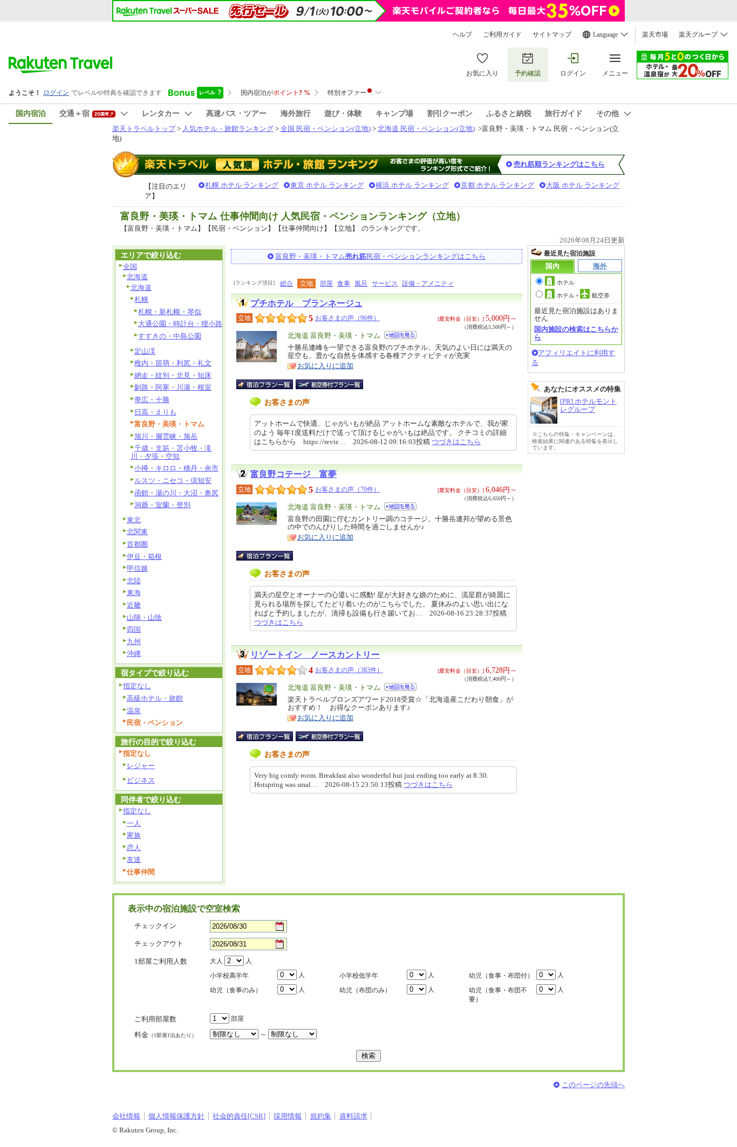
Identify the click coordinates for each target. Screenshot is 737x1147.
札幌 (141, 299)
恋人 (134, 848)
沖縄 (134, 653)
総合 (286, 283)
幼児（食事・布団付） (501, 975)
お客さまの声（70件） (347, 489)
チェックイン (155, 926)
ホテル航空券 (583, 295)
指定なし (137, 686)
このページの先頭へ (593, 1085)
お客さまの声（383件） (349, 670)
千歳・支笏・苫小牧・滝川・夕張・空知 (171, 452)
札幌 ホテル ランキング (241, 185)
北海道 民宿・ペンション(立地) (426, 129)
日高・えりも (155, 412)
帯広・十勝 (151, 400)
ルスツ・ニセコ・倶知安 (172, 480)
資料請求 (353, 1116)
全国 (130, 266)
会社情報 (126, 1116)
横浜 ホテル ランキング (412, 185)
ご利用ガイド (502, 34)
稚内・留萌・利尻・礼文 (172, 363)
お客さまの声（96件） (347, 318)
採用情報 (288, 1116)
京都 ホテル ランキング (497, 185)
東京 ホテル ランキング (327, 185)
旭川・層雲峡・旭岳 (165, 436)
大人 (216, 961)
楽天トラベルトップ (143, 129)
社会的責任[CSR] (239, 1116)
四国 (134, 629)
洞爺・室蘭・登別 (162, 505)
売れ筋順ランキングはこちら (559, 164)
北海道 (137, 277)
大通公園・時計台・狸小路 (180, 324)
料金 (165, 1035)
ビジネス (141, 780)
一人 (134, 823)
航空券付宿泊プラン (329, 384)
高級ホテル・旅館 (155, 698)
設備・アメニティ (428, 283)
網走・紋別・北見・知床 (172, 375)
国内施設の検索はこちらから (576, 333)
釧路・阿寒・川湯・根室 (172, 387)
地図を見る (400, 335)
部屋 (326, 283)
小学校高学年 (229, 975)
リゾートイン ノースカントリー (315, 654)
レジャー (141, 766)
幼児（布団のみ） (365, 990)
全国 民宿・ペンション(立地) (326, 129)
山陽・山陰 (144, 617)
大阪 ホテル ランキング (582, 185)
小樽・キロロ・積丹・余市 (176, 468)
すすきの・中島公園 (169, 336)
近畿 (134, 605)
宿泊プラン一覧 (270, 384)
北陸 (134, 581)
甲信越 (137, 568)
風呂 (360, 283)
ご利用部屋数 (155, 1019)
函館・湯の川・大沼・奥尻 (176, 493)
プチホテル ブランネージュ (306, 303)
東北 (134, 520)
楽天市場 (655, 34)
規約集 (320, 1116)
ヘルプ (462, 34)
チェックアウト (158, 943)
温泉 (134, 711)
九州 (134, 642)
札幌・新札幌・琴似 (169, 312)
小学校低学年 (358, 975)
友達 (134, 859)
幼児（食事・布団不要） (498, 994)
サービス (385, 283)
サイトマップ (552, 34)
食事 (343, 283)
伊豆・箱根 (144, 556)
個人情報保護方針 (176, 1116)
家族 (134, 835)
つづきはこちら (456, 442)
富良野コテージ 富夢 (293, 474)
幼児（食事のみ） (236, 990)
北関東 (137, 532)
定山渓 (144, 351)
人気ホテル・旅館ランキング (228, 129)
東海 (134, 593)
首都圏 (137, 544)
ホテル (566, 282)
